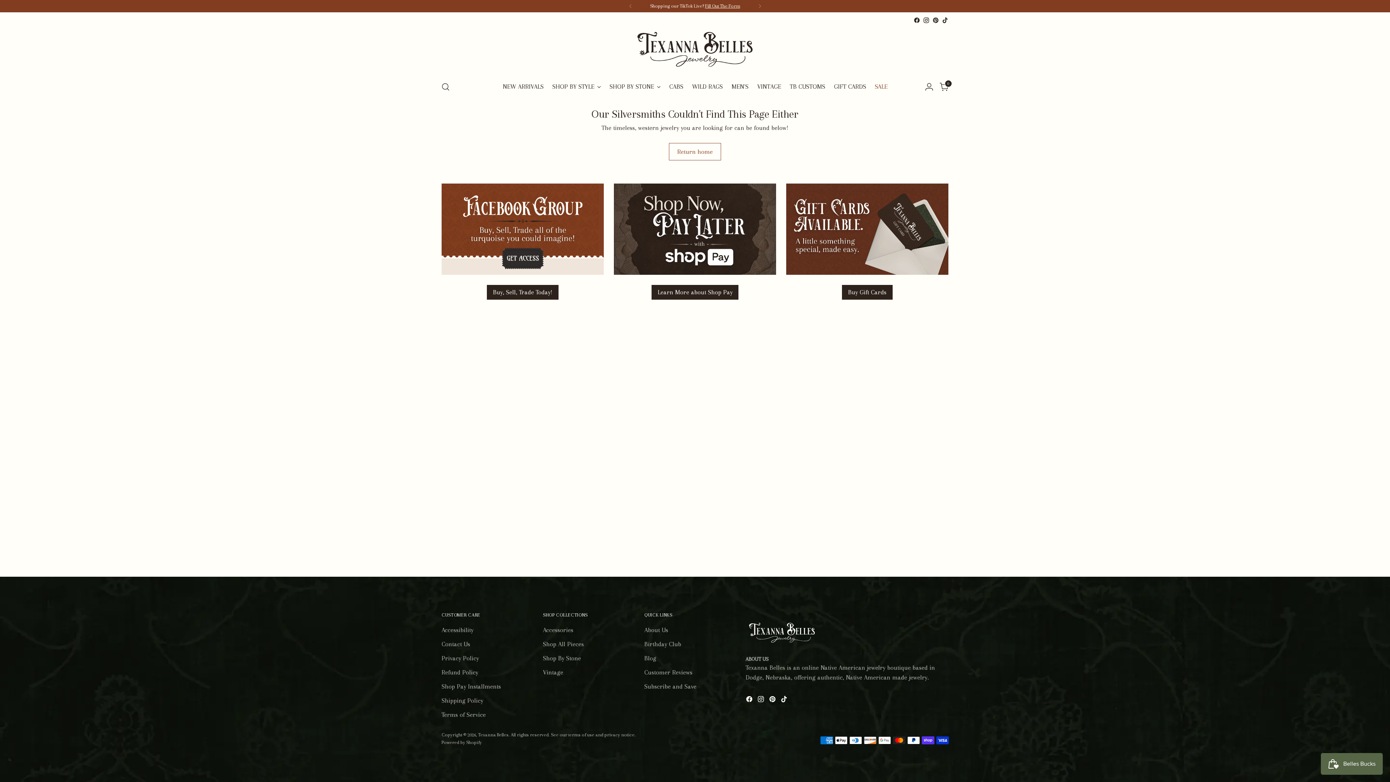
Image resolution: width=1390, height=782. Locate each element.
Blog (650, 658)
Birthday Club (662, 644)
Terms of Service (464, 714)
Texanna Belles (493, 734)
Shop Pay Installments (471, 686)
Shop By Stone (562, 658)
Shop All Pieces (563, 644)
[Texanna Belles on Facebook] (917, 20)
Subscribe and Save (670, 686)
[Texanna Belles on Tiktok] (945, 20)
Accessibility (457, 630)
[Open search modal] (445, 87)
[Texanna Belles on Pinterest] (935, 20)
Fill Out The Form (722, 6)
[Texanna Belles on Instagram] (926, 20)
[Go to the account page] (929, 87)
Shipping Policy (462, 700)
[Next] (760, 6)
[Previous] (631, 6)
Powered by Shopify (462, 742)
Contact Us (456, 644)
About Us (656, 630)
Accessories (558, 630)
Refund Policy (460, 672)
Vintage (553, 672)
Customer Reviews (668, 672)
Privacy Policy (460, 658)
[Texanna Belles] (695, 50)
